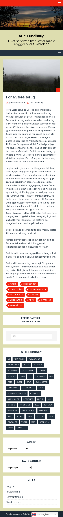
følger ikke (16, 295)
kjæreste (35, 393)
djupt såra (16, 289)
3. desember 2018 (17, 103)
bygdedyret (30, 284)
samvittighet (28, 410)
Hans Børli (13, 388)
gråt (29, 382)
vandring (21, 428)
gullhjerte (41, 382)
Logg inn (10, 486)
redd (37, 405)
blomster (12, 370)
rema (31, 300)
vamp (10, 428)
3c (9, 359)
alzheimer (19, 359)
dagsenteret (28, 370)
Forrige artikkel (31, 318)
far (51, 376)
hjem (41, 388)
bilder (26, 365)
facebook (40, 376)
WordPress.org (13, 502)
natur (40, 399)
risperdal (12, 410)
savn (10, 416)
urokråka (44, 422)
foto (10, 382)
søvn (50, 416)
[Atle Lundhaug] (31, 28)
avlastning (34, 359)
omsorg (11, 405)
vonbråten (16, 305)
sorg (29, 416)
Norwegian (42, 514)
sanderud (44, 410)
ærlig (13, 284)
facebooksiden (38, 289)
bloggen (38, 365)
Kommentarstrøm (15, 497)
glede (19, 382)
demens (11, 376)
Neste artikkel (31, 321)
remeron (48, 405)
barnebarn (13, 365)
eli (30, 376)
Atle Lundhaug (36, 103)
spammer (46, 300)
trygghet (12, 422)
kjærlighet (13, 399)
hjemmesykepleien (17, 393)
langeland (16, 300)
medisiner (28, 399)
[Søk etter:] (31, 336)
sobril (20, 416)
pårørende (25, 405)
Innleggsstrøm (13, 492)
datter (42, 370)
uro (33, 422)
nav (49, 399)
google (34, 295)
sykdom (40, 416)
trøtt (24, 422)
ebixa (22, 376)
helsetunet (28, 388)
